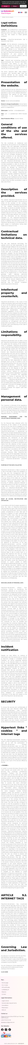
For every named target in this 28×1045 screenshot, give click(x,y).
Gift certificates (6, 987)
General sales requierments (9, 1003)
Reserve (4, 992)
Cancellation (5, 1005)
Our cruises (5, 985)
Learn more (23, 6)
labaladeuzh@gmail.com (8, 1022)
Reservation (5, 1007)
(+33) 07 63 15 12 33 (6, 1020)
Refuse (15, 6)
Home (3, 17)
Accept (5, 6)
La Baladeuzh (5, 989)
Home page (5, 982)
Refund (4, 1010)
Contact (4, 994)
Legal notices (5, 1000)
